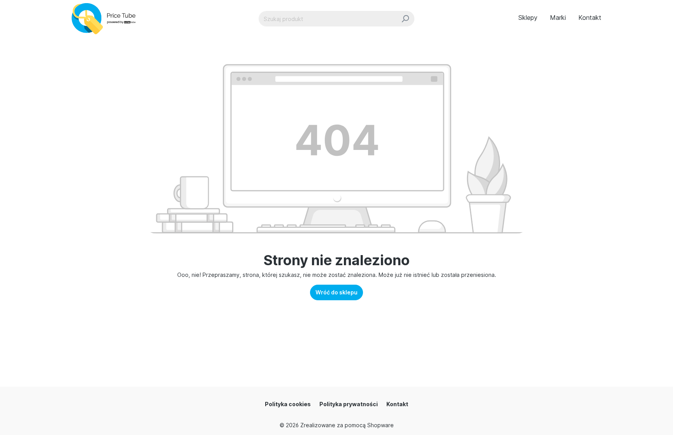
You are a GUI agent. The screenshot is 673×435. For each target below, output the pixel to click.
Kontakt (397, 404)
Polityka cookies (288, 404)
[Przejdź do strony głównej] (107, 18)
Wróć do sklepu (336, 292)
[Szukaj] (405, 18)
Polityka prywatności (348, 404)
